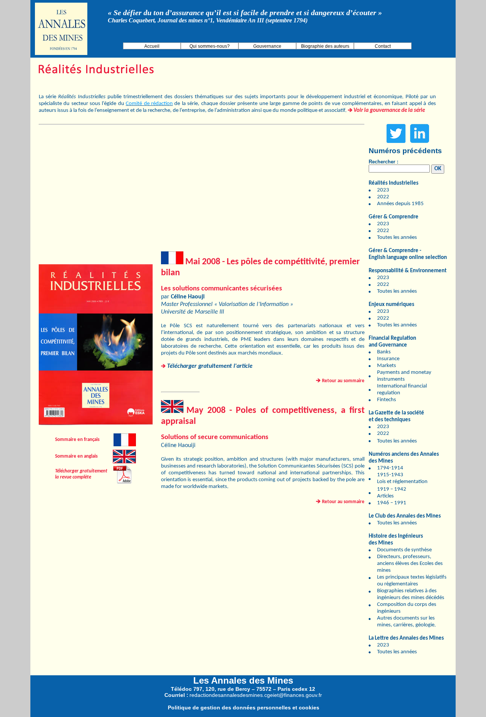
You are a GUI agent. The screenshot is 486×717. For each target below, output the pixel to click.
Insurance (388, 359)
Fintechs (386, 400)
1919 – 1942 (391, 489)
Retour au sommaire (343, 380)
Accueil (151, 46)
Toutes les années (397, 237)
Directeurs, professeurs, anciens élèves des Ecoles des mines (410, 563)
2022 (383, 197)
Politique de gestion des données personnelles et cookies (243, 707)
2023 (383, 190)
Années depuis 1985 (400, 204)
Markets (386, 366)
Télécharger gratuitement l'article (209, 366)
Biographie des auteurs (325, 46)
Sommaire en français (77, 439)
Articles (385, 496)
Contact (383, 46)
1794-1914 (390, 468)
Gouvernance (267, 46)
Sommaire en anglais (76, 456)
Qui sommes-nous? (209, 46)
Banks (384, 352)
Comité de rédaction (149, 104)
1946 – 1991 (391, 503)
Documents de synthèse (404, 550)
